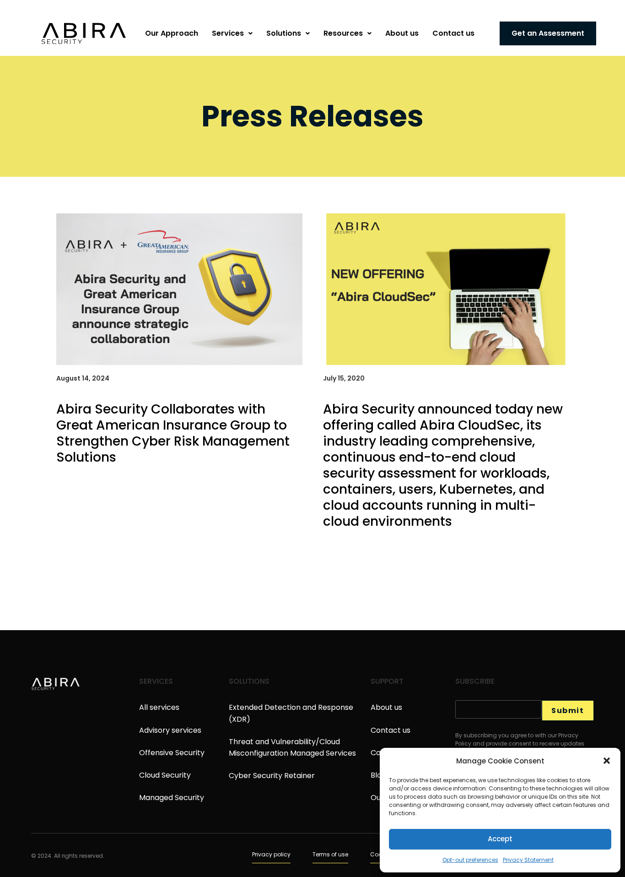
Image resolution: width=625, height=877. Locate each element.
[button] (606, 760)
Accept (500, 839)
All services (159, 707)
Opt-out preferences (470, 860)
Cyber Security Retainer (272, 775)
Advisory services (170, 730)
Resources (343, 33)
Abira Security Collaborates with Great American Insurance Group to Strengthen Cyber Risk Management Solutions (173, 433)
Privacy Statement (528, 860)
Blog (378, 775)
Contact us (453, 33)
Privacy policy (271, 854)
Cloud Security (165, 775)
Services (228, 33)
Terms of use (330, 854)
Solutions (283, 33)
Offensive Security (172, 752)
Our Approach (171, 33)
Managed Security (171, 797)
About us (402, 33)
